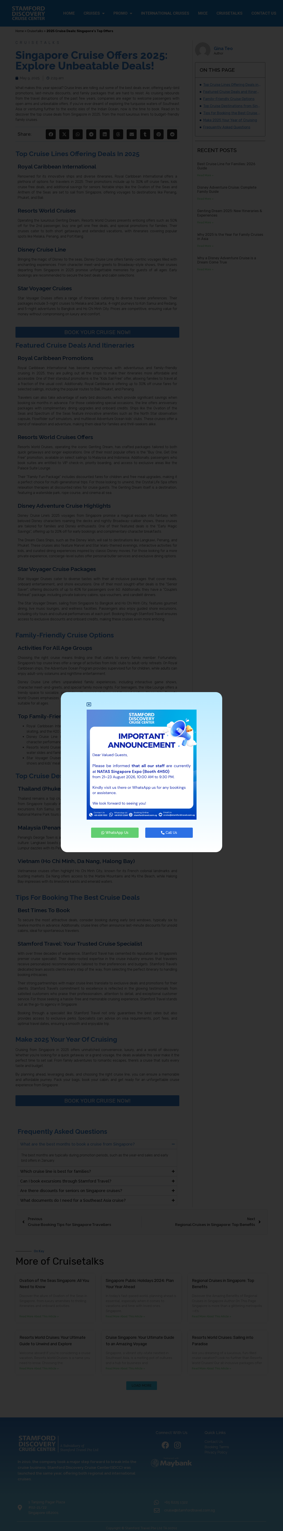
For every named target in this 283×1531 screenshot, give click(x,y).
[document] (141, 765)
